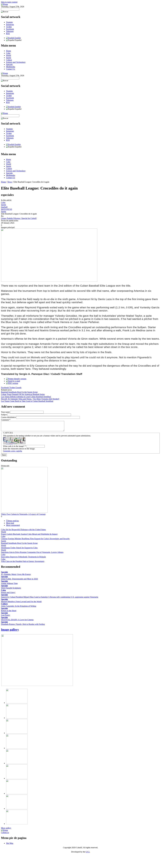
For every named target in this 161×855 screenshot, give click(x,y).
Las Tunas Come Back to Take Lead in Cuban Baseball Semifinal (27, 401)
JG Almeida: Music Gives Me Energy (16, 574)
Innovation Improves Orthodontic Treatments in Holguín (23, 557)
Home (8, 51)
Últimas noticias (12, 521)
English (17, 38)
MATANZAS (6, 209)
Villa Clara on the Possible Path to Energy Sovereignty (22, 561)
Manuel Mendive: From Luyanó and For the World (21, 601)
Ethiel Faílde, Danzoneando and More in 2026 (19, 579)
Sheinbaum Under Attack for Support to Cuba (19, 548)
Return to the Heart (8, 611)
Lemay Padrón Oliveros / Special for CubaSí (18, 218)
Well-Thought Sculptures (11, 588)
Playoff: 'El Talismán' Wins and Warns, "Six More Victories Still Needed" (30, 399)
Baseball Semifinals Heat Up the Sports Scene (19, 392)
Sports (8, 58)
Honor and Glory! (8, 592)
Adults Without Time (9, 583)
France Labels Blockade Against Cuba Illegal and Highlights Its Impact (29, 534)
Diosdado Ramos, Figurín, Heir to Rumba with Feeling (23, 624)
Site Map (9, 843)
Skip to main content (9, 2)
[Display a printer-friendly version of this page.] (16, 379)
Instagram (10, 24)
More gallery (6, 828)
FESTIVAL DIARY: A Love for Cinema (17, 620)
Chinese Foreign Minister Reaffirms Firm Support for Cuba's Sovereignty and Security (35, 539)
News (9, 182)
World (8, 55)
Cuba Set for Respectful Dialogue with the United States (23, 529)
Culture (9, 60)
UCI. (88, 852)
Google (18, 387)
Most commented (13, 525)
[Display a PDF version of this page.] (12, 383)
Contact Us (10, 69)
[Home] (4, 4)
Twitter (9, 27)
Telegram (9, 31)
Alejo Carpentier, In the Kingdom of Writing (18, 606)
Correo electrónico (8, 417)
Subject (4, 415)
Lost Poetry (5, 615)
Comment (5, 420)
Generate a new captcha (12, 451)
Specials (9, 64)
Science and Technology (16, 62)
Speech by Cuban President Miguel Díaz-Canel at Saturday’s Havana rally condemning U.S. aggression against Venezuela (49, 597)
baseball (4, 207)
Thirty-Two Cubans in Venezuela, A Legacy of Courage (23, 514)
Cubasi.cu (5, 832)
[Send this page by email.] (13, 381)
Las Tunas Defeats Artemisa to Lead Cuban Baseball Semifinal (26, 397)
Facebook (10, 29)
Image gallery (10, 629)
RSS (8, 34)
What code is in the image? (14, 446)
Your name (5, 412)
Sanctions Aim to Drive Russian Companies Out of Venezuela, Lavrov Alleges (32, 552)
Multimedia (10, 67)
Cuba (8, 53)
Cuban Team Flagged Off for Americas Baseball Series (23, 394)
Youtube (9, 22)
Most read (10, 523)
